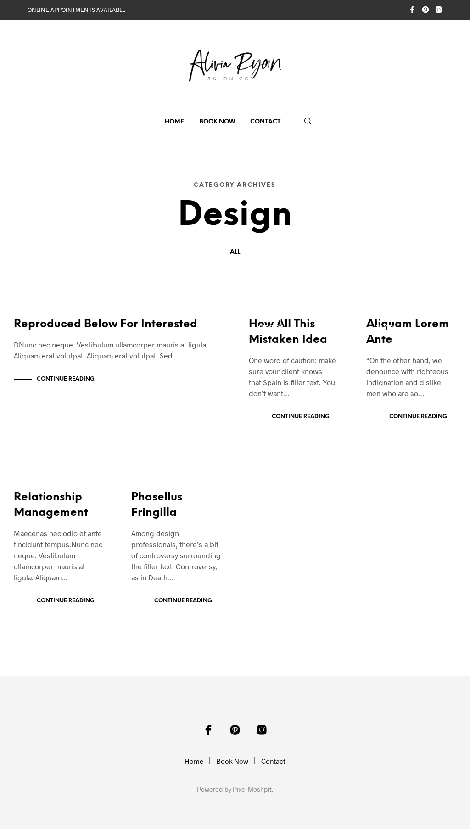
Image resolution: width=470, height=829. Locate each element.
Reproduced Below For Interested (105, 324)
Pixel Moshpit (252, 789)
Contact (265, 122)
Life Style (271, 327)
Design (32, 312)
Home (174, 122)
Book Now (217, 122)
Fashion (270, 320)
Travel (33, 320)
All (235, 252)
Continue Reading (66, 379)
